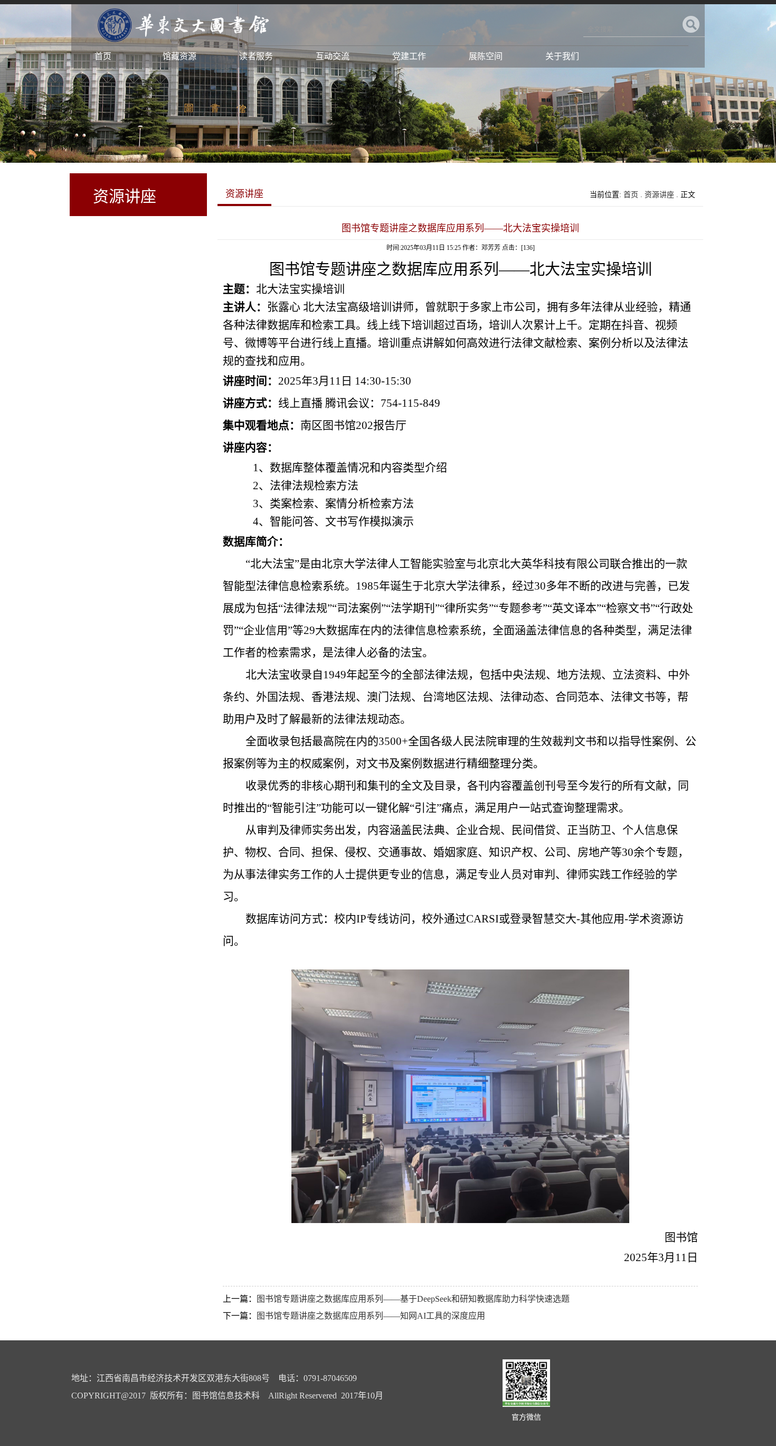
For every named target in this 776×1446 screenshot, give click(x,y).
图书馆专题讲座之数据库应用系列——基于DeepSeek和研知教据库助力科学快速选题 (413, 1298)
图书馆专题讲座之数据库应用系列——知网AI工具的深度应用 (371, 1315)
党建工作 (409, 56)
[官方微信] (526, 1404)
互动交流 (332, 56)
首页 (102, 56)
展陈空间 (486, 56)
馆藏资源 (179, 56)
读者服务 (256, 56)
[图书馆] (182, 44)
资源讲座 (659, 195)
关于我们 (562, 56)
